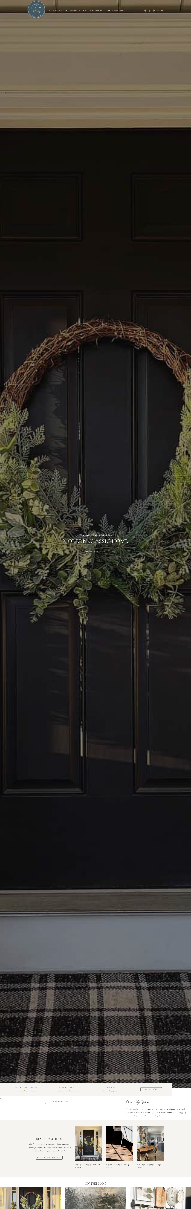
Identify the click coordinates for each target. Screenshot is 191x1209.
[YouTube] (162, 11)
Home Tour (94, 10)
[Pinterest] (158, 11)
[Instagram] (145, 11)
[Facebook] (154, 11)
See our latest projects (26, 1091)
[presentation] (88, 1143)
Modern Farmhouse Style (68, 1091)
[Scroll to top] (182, 1200)
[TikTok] (150, 11)
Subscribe (123, 10)
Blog (102, 10)
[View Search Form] (140, 10)
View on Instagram (109, 1091)
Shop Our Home (112, 10)
